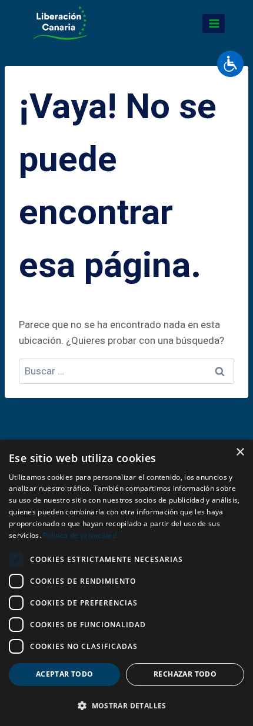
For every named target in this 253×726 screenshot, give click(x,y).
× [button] (239, 452)
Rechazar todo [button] (185, 674)
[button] (126, 705)
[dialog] (126, 583)
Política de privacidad (79, 535)
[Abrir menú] (213, 23)
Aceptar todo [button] (65, 674)
